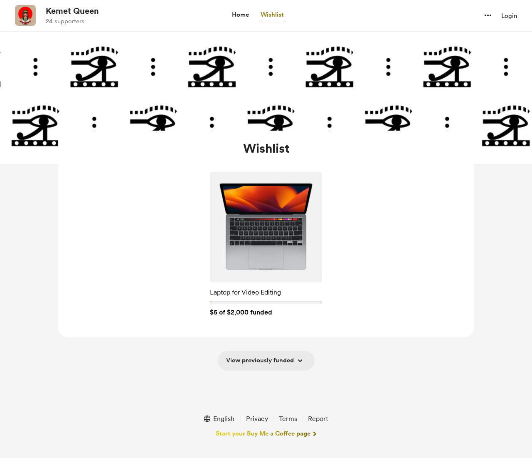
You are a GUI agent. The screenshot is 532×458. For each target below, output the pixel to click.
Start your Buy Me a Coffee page (263, 433)
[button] (240, 15)
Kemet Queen (72, 11)
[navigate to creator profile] (25, 15)
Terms (288, 419)
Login (509, 16)
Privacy (257, 419)
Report (318, 419)
